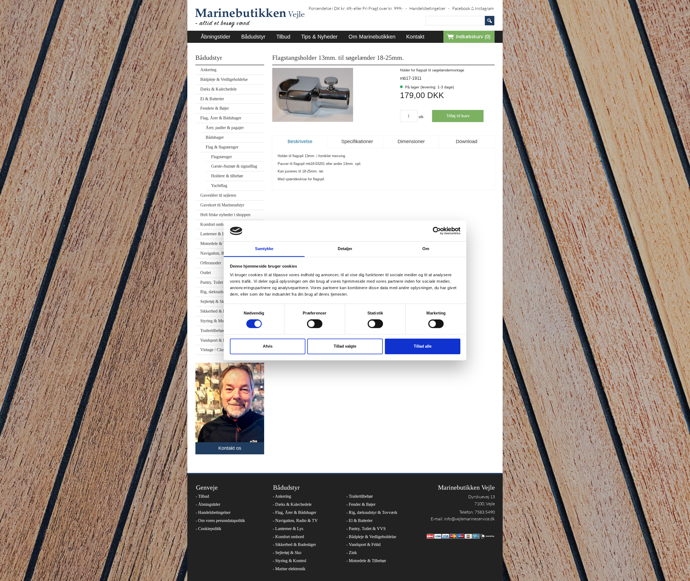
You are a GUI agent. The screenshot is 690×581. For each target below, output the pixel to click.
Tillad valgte (345, 346)
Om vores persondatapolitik (220, 520)
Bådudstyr (253, 37)
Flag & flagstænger (222, 147)
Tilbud (283, 37)
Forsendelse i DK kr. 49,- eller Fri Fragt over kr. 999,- (358, 8)
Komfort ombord (288, 536)
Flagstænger (221, 156)
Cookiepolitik (208, 528)
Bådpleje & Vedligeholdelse (224, 79)
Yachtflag (219, 185)
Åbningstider (215, 37)
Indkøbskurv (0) (473, 36)
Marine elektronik (289, 568)
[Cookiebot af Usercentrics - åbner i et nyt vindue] (436, 231)
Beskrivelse (300, 141)
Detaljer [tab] (345, 248)
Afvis (267, 346)
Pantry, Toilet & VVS (366, 528)
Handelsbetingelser (429, 8)
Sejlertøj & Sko (287, 552)
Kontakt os (229, 448)
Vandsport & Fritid (363, 544)
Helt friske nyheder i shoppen (225, 214)
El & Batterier (212, 98)
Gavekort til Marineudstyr (222, 205)
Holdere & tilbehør (227, 176)
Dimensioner (411, 141)
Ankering (208, 69)
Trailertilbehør (359, 496)
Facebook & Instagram (473, 8)
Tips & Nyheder (319, 37)
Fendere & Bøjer (214, 108)
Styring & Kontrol (289, 560)
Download (466, 141)
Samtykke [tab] (264, 248)
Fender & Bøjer (360, 504)
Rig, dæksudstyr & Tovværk (371, 512)
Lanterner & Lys (288, 528)
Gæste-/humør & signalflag (234, 166)
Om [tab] (425, 248)
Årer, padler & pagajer (225, 127)
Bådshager (215, 137)
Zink (351, 552)
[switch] (314, 324)
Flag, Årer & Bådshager (220, 118)
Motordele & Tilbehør (366, 560)
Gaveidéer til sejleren (218, 195)
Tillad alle (423, 346)
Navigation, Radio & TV (295, 520)
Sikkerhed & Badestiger (294, 544)
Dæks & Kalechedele (218, 89)
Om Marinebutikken (372, 37)
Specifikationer (357, 141)
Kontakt (415, 37)
